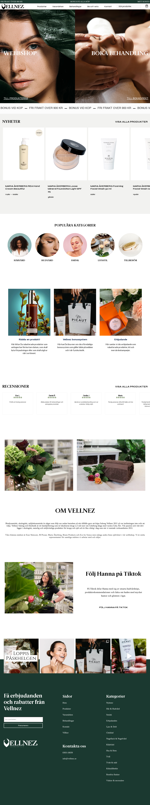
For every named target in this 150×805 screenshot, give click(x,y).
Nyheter (109, 703)
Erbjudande (120, 339)
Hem (65, 703)
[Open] (21, 656)
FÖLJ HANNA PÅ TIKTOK (113, 607)
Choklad (109, 732)
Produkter (42, 6)
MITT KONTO (143, 2)
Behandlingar (75, 6)
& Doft (113, 727)
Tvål (108, 756)
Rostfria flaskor (113, 774)
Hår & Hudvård (113, 709)
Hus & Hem (111, 750)
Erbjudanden (111, 721)
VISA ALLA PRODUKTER (131, 121)
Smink (109, 715)
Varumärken (58, 6)
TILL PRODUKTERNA (16, 98)
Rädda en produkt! (29, 339)
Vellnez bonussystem (75, 339)
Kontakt (108, 6)
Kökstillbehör (112, 768)
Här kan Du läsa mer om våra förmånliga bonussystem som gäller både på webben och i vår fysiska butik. (75, 347)
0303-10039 (68, 752)
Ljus (108, 727)
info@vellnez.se (69, 758)
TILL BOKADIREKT (137, 98)
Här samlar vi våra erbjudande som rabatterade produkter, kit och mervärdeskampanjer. (121, 347)
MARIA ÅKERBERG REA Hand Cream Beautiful (22, 187)
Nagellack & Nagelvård (116, 738)
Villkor (66, 732)
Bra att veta (92, 6)
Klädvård (110, 744)
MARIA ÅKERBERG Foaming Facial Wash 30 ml (106, 187)
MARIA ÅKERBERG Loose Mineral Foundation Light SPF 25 (65, 189)
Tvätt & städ (111, 762)
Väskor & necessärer (115, 780)
